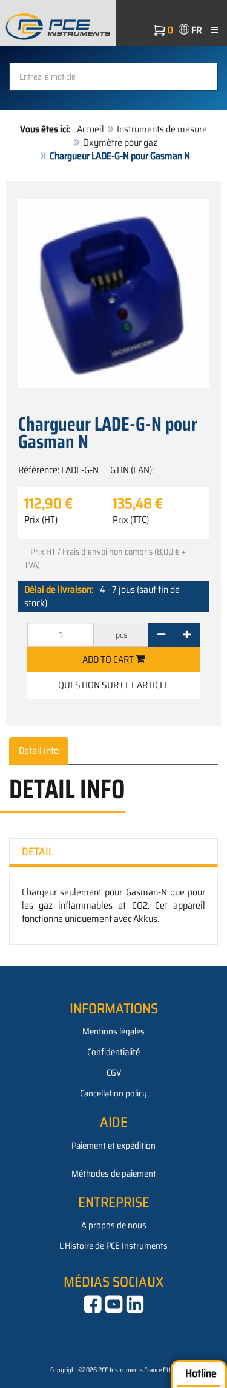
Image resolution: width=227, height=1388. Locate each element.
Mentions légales (113, 1031)
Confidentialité (113, 1052)
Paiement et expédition (113, 1145)
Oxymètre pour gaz (120, 142)
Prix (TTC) (131, 520)
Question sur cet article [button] (113, 684)
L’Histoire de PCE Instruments (113, 1246)
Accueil (90, 129)
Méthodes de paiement (113, 1173)
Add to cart (109, 659)
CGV (114, 1072)
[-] (161, 635)
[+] (187, 635)
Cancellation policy (113, 1093)
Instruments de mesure (162, 129)
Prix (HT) (41, 520)
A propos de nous (113, 1225)
